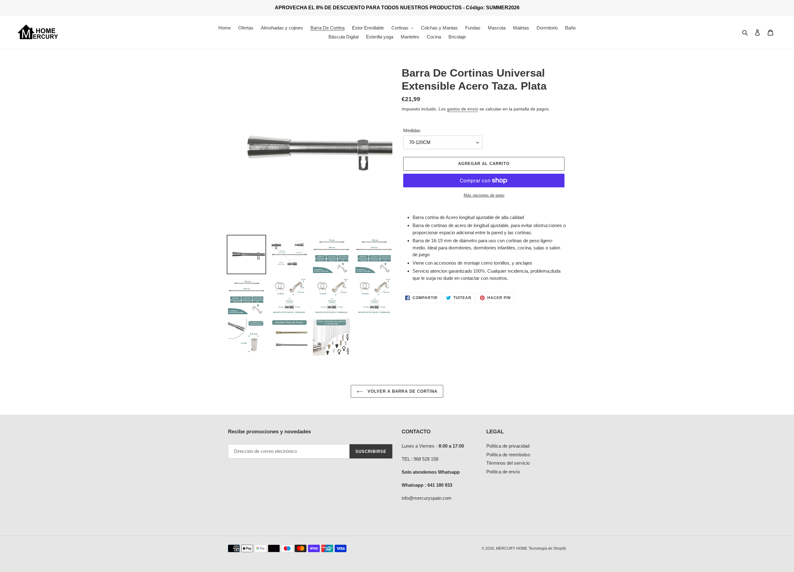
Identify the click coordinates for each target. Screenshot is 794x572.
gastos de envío (462, 108)
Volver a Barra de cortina (401, 391)
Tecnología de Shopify (547, 548)
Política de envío (503, 471)
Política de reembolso (508, 454)
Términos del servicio (508, 463)
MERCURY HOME (511, 548)
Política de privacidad (507, 446)
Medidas (412, 130)
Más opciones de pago (484, 195)
